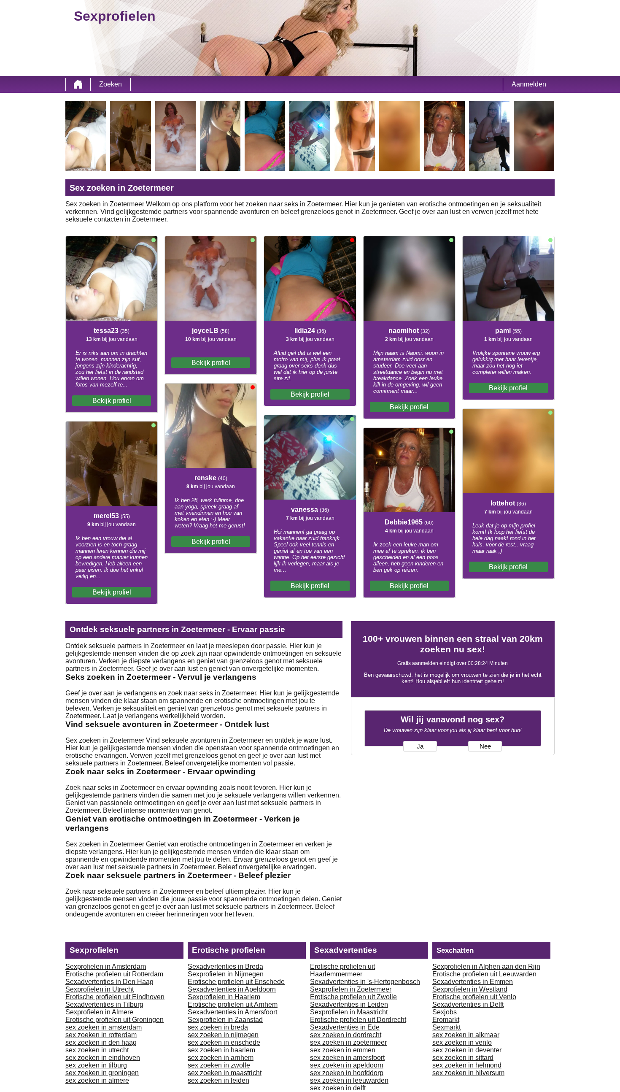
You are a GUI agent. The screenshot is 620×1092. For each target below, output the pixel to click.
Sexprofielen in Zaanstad (225, 1019)
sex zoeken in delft (338, 1088)
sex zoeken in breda (218, 1027)
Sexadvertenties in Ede (345, 1027)
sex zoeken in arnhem (220, 1057)
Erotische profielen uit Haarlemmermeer (342, 970)
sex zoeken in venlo (462, 1042)
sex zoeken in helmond (466, 1065)
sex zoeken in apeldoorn (346, 1065)
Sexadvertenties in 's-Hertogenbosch (365, 981)
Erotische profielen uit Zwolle (353, 996)
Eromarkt (445, 1019)
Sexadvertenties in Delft (468, 1004)
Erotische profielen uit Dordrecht (358, 1019)
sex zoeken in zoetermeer (348, 1042)
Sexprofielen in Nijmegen (226, 974)
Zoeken (110, 84)
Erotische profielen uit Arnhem (233, 1004)
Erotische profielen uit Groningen (114, 1019)
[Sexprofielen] (78, 84)
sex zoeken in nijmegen (223, 1034)
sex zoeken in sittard (462, 1057)
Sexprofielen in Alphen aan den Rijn (486, 966)
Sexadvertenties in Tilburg (104, 1004)
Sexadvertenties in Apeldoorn (232, 989)
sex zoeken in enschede (224, 1042)
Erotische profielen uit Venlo (474, 996)
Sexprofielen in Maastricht (349, 1012)
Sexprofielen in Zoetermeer (350, 989)
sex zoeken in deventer (466, 1050)
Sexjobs (444, 1012)
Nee (485, 746)
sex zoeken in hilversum (468, 1072)
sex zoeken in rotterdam (101, 1034)
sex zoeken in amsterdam (103, 1027)
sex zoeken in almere (97, 1080)
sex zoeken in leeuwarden (349, 1080)
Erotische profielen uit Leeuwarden (484, 974)
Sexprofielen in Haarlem (224, 996)
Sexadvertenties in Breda (225, 966)
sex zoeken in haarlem (221, 1050)
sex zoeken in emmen (342, 1050)
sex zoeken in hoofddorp (346, 1072)
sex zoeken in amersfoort (347, 1057)
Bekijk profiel (111, 400)
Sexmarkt (446, 1027)
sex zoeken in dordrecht (345, 1034)
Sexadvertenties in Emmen (472, 981)
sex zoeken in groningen (102, 1072)
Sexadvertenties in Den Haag (109, 981)
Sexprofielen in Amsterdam (105, 966)
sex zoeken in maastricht (224, 1072)
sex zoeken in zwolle (219, 1065)
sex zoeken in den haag (101, 1042)
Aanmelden (529, 84)
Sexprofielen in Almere (99, 1012)
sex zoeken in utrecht (97, 1050)
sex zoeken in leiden (218, 1080)
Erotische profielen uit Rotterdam (114, 974)
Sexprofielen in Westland (469, 989)
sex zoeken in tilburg (96, 1065)
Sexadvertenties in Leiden (349, 1004)
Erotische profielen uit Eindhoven (114, 996)
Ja (420, 746)
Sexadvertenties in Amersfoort (232, 1012)
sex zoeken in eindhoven (102, 1057)
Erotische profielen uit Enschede (236, 981)
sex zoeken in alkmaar (465, 1034)
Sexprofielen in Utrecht (99, 989)
